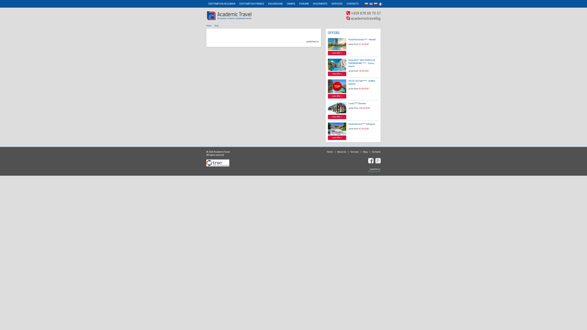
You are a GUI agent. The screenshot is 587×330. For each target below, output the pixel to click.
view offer (336, 53)
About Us (341, 152)
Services (337, 3)
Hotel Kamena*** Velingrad (362, 124)
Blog (216, 26)
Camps (291, 3)
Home (208, 26)
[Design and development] (374, 170)
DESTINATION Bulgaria (221, 3)
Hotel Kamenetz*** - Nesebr (362, 39)
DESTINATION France (251, 3)
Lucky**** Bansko (357, 103)
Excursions (275, 3)
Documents (320, 3)
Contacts (353, 3)
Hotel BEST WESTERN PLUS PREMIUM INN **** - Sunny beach (362, 63)
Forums (304, 3)
